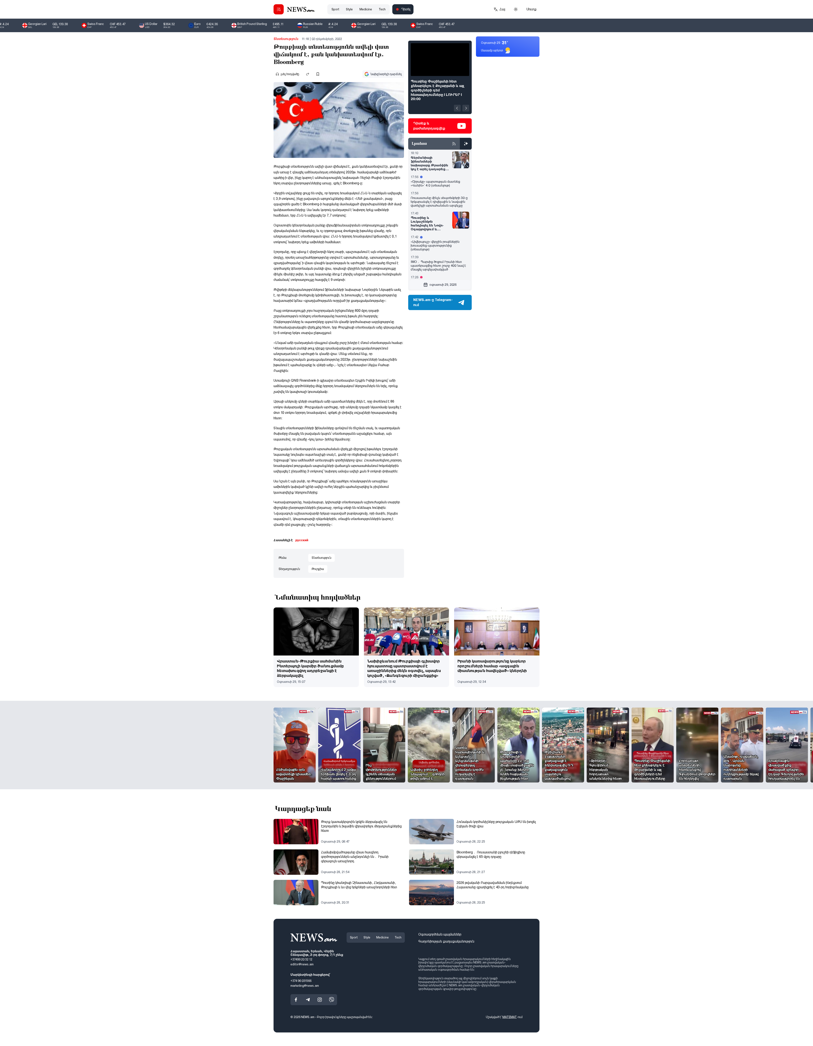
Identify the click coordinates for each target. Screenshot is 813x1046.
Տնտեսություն (286, 39)
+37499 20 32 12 (301, 959)
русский (301, 540)
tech (382, 9)
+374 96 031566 (300, 981)
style (349, 9)
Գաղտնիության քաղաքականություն (446, 941)
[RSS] (454, 144)
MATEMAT (509, 1017)
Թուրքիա (318, 569)
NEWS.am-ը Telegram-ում (433, 302)
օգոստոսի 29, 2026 (442, 284)
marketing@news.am (304, 985)
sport (335, 9)
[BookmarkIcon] (318, 74)
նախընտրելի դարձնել (386, 74)
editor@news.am (302, 964)
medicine (365, 9)
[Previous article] (457, 108)
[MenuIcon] (279, 9)
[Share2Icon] (307, 74)
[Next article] (465, 108)
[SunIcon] (516, 9)
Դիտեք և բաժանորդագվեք (429, 125)
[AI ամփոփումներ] (466, 144)
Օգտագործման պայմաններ (439, 934)
